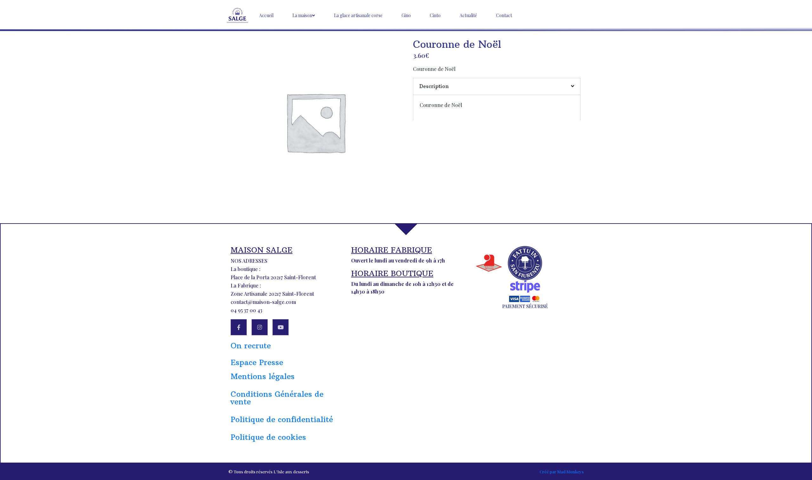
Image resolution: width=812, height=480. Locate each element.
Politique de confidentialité (282, 419)
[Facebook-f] (239, 327)
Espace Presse (257, 362)
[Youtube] (280, 327)
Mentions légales (263, 376)
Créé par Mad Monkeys (562, 471)
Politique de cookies (268, 437)
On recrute (251, 345)
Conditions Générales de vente (277, 397)
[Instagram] (260, 327)
